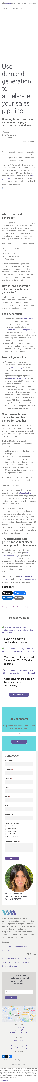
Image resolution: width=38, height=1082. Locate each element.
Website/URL (9, 814)
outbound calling (24, 493)
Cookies (19, 1064)
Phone (7, 796)
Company (8, 778)
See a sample (18, 984)
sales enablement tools (17, 378)
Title (7, 787)
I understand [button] (4, 1081)
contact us (29, 579)
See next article (21, 607)
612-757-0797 (15, 899)
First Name (9, 760)
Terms (24, 1064)
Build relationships (12, 836)
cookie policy (21, 1077)
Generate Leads (28, 142)
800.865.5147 (19, 1040)
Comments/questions (12, 841)
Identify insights (11, 834)
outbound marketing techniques (17, 330)
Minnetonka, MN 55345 (19, 1033)
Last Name (9, 769)
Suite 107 (19, 1030)
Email (7, 805)
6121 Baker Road (19, 1027)
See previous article (10, 607)
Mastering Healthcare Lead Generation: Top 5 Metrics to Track (19, 660)
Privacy (14, 1064)
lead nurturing (16, 368)
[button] (21, 8)
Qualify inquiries (11, 828)
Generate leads (11, 826)
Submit (19, 742)
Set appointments (12, 831)
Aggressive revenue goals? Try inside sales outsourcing (19, 682)
